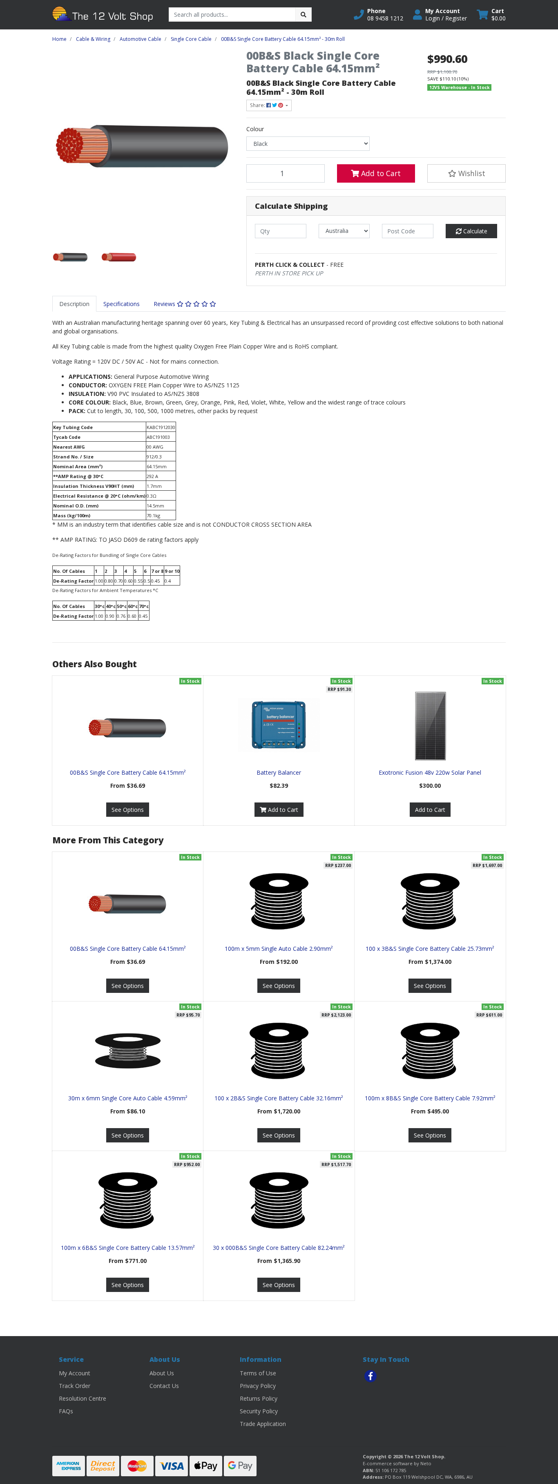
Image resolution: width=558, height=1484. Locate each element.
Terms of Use (258, 1373)
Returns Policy (258, 1398)
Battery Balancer (279, 772)
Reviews (165, 304)
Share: (258, 105)
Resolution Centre (82, 1398)
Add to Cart (380, 173)
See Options (128, 810)
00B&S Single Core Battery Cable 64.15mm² (128, 772)
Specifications (121, 304)
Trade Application (263, 1424)
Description (74, 304)
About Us (162, 1373)
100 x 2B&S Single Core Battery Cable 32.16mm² (278, 1098)
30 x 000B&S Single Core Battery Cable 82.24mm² (279, 1248)
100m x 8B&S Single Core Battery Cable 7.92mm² (430, 1098)
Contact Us (164, 1386)
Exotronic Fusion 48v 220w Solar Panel (430, 772)
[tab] (74, 304)
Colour (255, 129)
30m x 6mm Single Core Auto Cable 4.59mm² (127, 1098)
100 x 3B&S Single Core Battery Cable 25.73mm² (430, 948)
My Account (74, 1373)
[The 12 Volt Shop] (104, 14)
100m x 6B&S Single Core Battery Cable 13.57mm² (128, 1248)
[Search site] (303, 14)
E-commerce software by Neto (397, 1463)
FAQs (66, 1411)
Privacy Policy (258, 1386)
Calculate (474, 231)
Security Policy (259, 1411)
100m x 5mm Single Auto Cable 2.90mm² (279, 948)
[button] (378, 14)
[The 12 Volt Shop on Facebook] (370, 1376)
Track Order (74, 1386)
